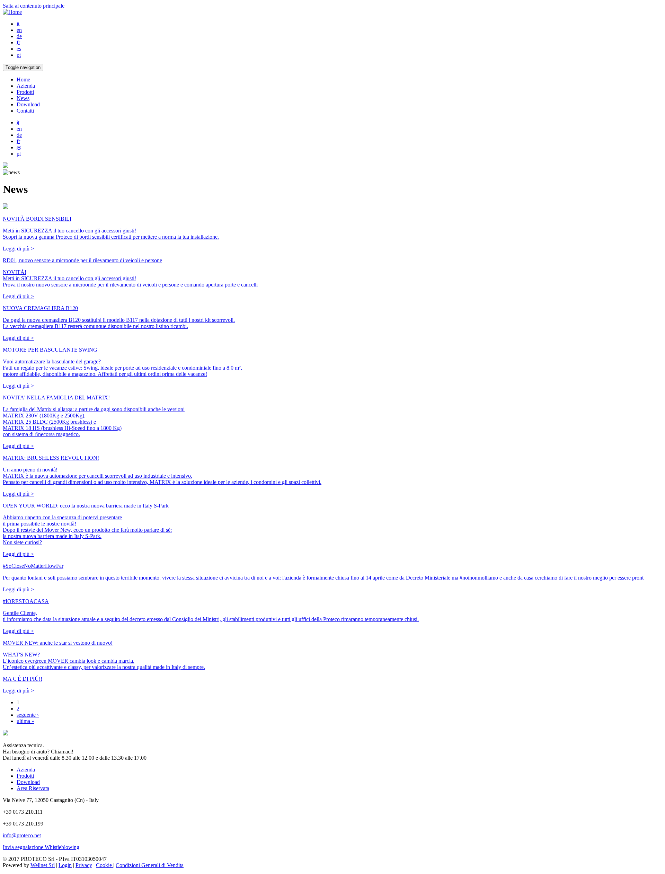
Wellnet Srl (42, 865)
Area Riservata (33, 788)
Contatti (25, 111)
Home (23, 79)
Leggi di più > (18, 248)
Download (28, 104)
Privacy (84, 865)
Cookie (104, 865)
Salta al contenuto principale (33, 6)
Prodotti (25, 92)
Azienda (26, 86)
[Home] (12, 12)
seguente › (28, 715)
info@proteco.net (22, 835)
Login (65, 865)
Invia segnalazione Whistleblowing (41, 847)
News (23, 98)
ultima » (25, 721)
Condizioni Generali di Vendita (150, 865)
